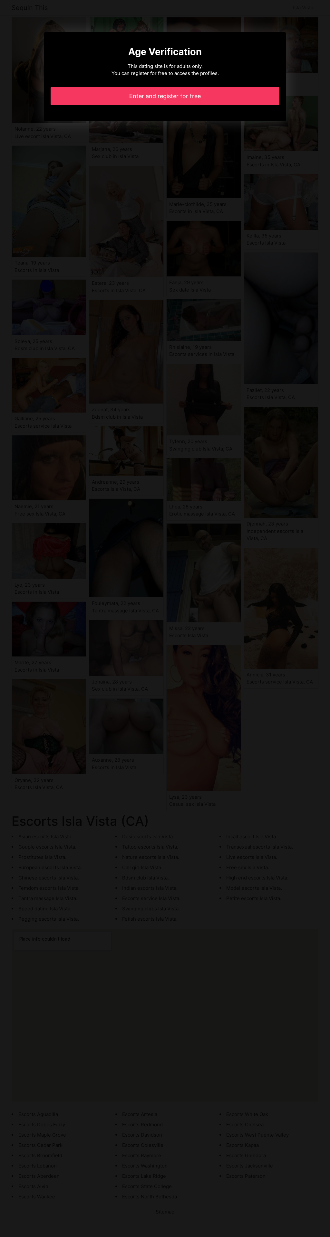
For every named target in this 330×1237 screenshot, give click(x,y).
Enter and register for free (165, 96)
